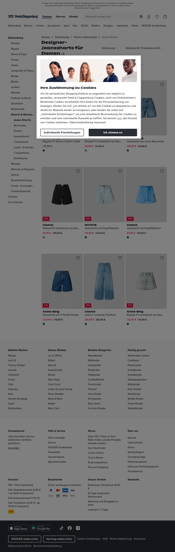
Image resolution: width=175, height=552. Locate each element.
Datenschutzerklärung (81, 122)
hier (119, 118)
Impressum (100, 122)
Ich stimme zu (112, 132)
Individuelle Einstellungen (62, 132)
